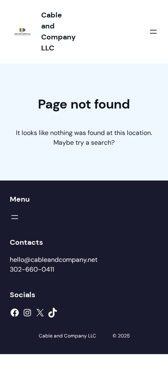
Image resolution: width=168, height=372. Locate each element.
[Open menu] (153, 32)
